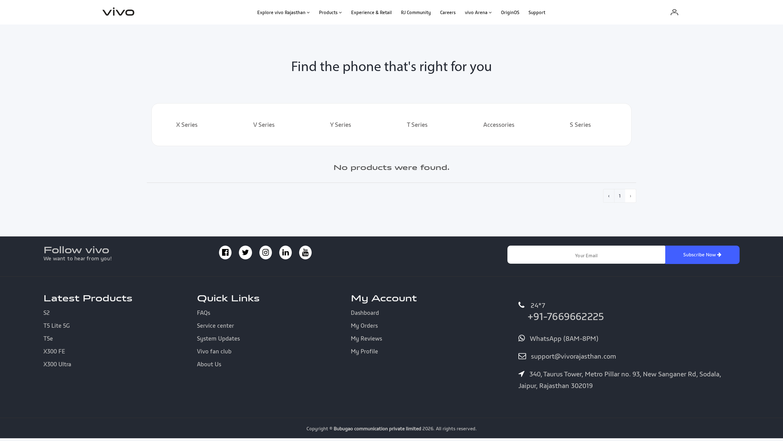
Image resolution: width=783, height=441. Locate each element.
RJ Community (416, 12)
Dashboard (365, 312)
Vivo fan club (214, 351)
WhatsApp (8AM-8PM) (563, 338)
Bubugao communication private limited (377, 428)
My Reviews (366, 338)
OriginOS (510, 12)
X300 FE (54, 351)
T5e (48, 338)
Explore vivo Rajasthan (281, 12)
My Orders (364, 325)
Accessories (498, 124)
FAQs (203, 312)
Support (537, 12)
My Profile (364, 351)
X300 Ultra (57, 364)
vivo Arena (476, 12)
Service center (215, 325)
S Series (580, 124)
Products (328, 12)
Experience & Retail (371, 12)
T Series (417, 124)
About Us (209, 364)
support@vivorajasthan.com (572, 356)
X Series (187, 124)
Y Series (340, 124)
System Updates (218, 338)
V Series (264, 124)
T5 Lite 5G (56, 325)
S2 (46, 312)
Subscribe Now (700, 254)
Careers (448, 12)
